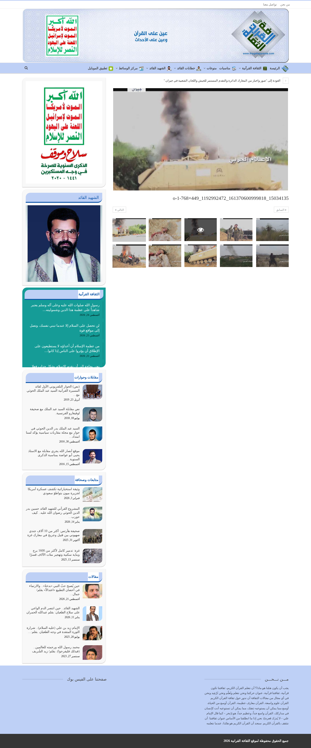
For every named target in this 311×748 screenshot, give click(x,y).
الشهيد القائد (157, 68)
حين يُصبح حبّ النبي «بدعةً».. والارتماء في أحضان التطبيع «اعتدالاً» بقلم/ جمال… (54, 590)
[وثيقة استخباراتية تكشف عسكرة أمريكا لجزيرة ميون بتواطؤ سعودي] (92, 494)
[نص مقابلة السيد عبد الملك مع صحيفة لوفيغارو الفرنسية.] (92, 414)
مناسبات (224, 68)
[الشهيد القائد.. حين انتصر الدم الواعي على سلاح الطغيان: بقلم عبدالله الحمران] (92, 613)
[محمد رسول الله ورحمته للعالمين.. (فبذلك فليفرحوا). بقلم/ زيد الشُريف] (92, 652)
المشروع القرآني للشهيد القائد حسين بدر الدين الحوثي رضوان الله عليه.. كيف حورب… (53, 513)
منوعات (212, 68)
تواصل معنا (270, 4)
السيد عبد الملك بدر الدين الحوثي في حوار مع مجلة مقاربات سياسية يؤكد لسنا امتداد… (53, 432)
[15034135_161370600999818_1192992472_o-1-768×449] (272, 229)
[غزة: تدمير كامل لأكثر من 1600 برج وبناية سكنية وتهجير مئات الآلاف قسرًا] (92, 556)
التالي (120, 209)
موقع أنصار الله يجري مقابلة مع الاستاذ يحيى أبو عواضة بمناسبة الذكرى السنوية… (54, 455)
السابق (280, 209)
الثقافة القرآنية (251, 68)
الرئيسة (275, 68)
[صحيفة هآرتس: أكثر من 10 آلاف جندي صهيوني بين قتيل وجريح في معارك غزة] (92, 536)
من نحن (285, 4)
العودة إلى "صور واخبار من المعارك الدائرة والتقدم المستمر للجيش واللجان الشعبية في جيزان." (222, 80)
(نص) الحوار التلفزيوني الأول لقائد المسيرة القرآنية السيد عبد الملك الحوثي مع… (53, 390)
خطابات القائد (186, 68)
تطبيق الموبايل (97, 68)
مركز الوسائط (128, 68)
